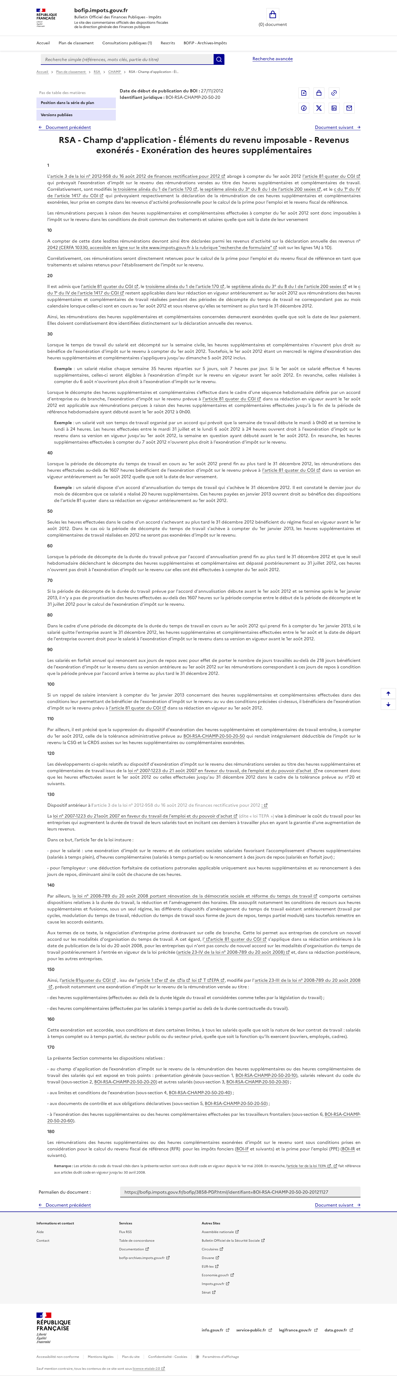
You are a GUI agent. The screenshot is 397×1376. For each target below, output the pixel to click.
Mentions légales (101, 1356)
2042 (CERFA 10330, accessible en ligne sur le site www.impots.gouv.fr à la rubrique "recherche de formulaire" (159, 247)
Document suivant (335, 127)
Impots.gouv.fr (213, 1283)
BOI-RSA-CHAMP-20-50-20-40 (199, 1092)
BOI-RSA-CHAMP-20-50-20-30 (257, 1082)
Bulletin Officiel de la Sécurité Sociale (231, 1240)
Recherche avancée (273, 58)
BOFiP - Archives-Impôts (205, 43)
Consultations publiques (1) (127, 43)
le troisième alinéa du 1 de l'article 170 (152, 189)
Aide (40, 1232)
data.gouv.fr (336, 1330)
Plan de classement (76, 43)
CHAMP (115, 71)
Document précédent (68, 127)
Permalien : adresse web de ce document (334, 93)
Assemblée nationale (218, 1232)
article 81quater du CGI (86, 980)
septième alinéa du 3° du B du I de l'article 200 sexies (286, 286)
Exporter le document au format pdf (303, 93)
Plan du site (131, 1356)
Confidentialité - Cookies (168, 1356)
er (161, 980)
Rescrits (168, 43)
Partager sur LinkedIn (334, 108)
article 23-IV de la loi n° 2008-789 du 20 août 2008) (231, 952)
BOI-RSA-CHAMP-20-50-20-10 (265, 1075)
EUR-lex (208, 1266)
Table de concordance (136, 1240)
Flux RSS (125, 1232)
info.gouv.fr (213, 1330)
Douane (208, 1258)
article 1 (145, 980)
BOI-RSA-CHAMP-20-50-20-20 (125, 1082)
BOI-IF (242, 1149)
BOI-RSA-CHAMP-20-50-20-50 (214, 736)
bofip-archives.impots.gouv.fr (142, 1258)
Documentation (131, 1249)
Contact (42, 1240)
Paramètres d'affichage (220, 1356)
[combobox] (127, 59)
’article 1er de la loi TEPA (306, 1166)
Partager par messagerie (349, 108)
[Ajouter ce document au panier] (319, 93)
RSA (97, 71)
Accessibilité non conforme (58, 1356)
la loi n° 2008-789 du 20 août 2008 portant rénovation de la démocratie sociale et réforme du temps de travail (192, 896)
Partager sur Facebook (303, 108)
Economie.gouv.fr (215, 1275)
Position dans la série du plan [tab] (67, 103)
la (183, 980)
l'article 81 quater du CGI (328, 176)
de (172, 980)
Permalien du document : (65, 1192)
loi (193, 980)
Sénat (206, 1292)
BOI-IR (348, 1149)
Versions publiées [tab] (56, 115)
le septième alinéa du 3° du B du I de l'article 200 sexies (258, 189)
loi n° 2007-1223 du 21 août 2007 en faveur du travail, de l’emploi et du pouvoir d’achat (220, 770)
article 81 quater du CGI (235, 939)
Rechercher (219, 59)
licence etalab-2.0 (146, 1368)
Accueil (43, 43)
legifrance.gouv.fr (296, 1330)
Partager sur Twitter (319, 108)
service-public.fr (251, 1330)
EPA (215, 980)
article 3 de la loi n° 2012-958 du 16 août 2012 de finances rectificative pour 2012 (135, 176)
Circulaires (210, 1249)
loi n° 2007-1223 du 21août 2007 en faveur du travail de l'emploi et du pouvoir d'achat (142, 816)
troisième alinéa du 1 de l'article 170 (182, 286)
